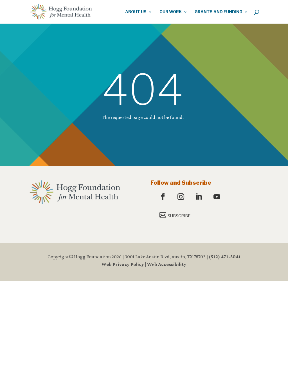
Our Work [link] (170, 12)
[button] (163, 197)
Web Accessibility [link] (166, 264)
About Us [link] (136, 12)
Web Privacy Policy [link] (123, 264)
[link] (61, 11)
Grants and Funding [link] (218, 12)
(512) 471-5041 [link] (225, 256)
